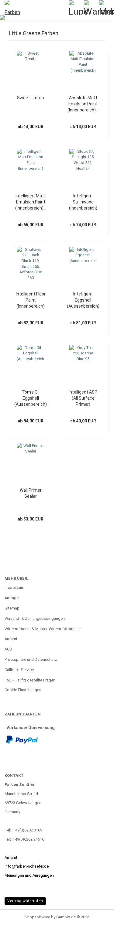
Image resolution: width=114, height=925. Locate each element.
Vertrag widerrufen (25, 901)
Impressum (14, 587)
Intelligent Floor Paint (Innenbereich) (31, 300)
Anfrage (12, 598)
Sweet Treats (30, 97)
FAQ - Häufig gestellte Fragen (30, 680)
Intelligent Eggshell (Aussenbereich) (83, 300)
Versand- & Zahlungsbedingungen (35, 618)
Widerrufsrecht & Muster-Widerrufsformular (43, 628)
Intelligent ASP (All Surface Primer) (83, 398)
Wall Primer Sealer (31, 493)
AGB (8, 649)
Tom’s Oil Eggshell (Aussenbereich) (30, 398)
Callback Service (19, 669)
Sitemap (12, 608)
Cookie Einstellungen (23, 690)
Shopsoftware (37, 917)
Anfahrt (11, 639)
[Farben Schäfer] (12, 7)
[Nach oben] (97, 915)
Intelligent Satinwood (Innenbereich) (83, 201)
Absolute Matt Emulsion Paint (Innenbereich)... (82, 103)
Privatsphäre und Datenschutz (31, 659)
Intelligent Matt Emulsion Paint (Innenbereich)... (30, 201)
